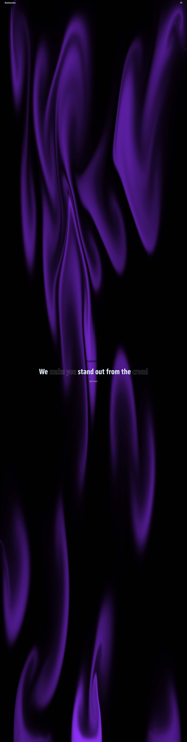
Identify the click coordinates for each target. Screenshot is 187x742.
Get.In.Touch (93, 381)
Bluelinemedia (10, 2)
